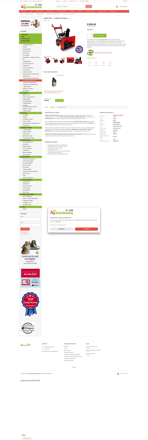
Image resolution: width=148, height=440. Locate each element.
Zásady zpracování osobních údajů (59, 225)
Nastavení (61, 229)
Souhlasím (86, 229)
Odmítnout (58, 221)
